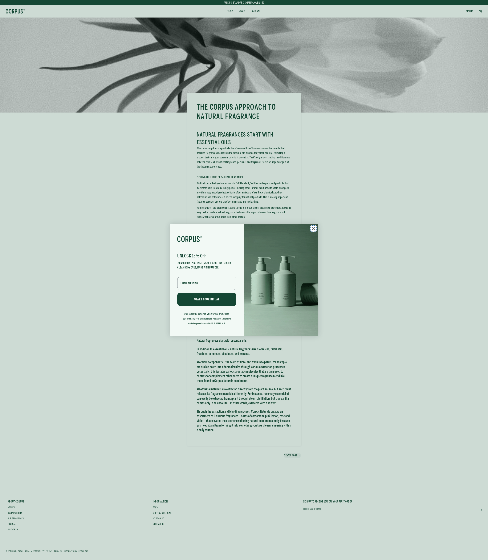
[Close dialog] (313, 228)
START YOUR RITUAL (206, 299)
